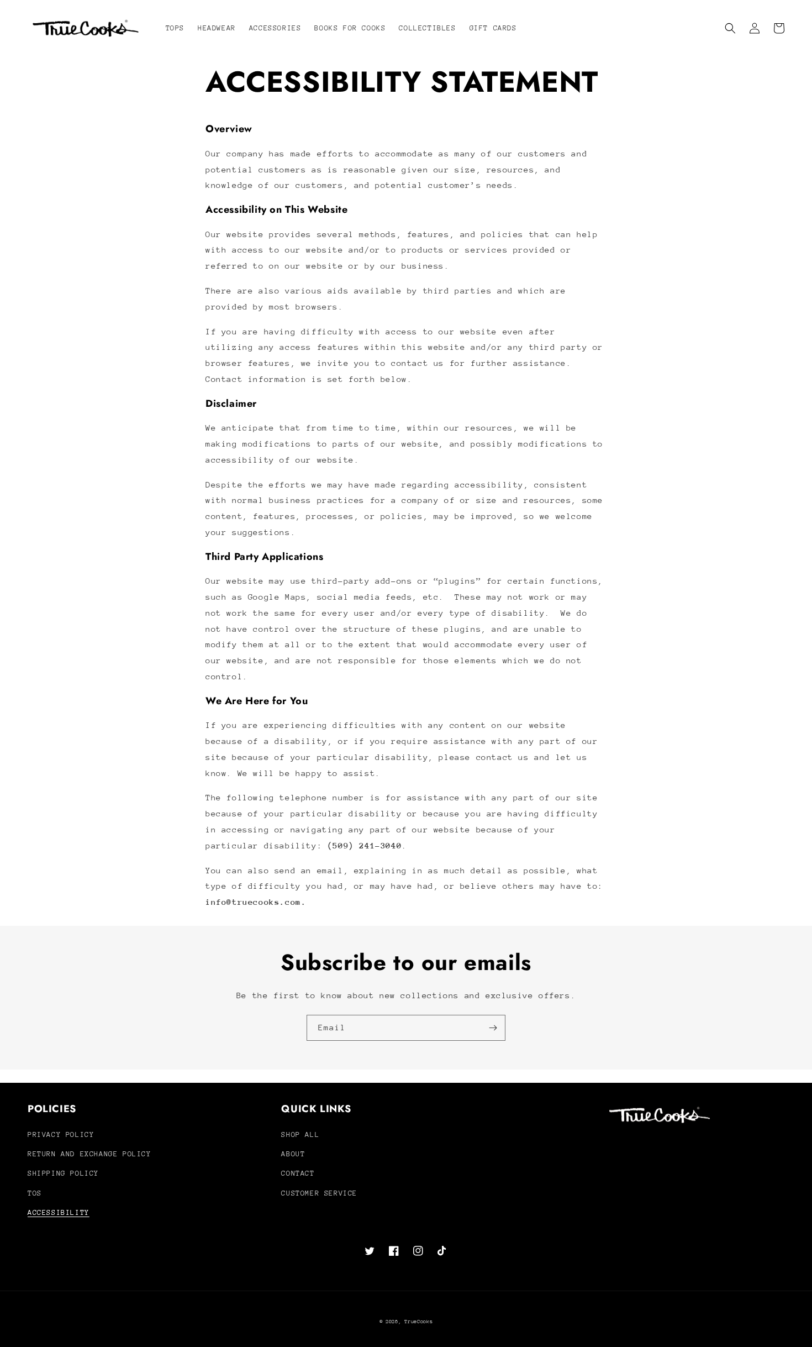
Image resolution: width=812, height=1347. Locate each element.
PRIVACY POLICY (61, 1134)
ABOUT (293, 1154)
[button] (730, 28)
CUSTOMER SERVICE (319, 1193)
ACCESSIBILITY (58, 1212)
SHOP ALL (300, 1134)
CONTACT (297, 1173)
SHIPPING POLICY (63, 1173)
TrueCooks (418, 1321)
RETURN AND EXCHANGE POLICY (89, 1154)
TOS (35, 1193)
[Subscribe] (493, 1028)
